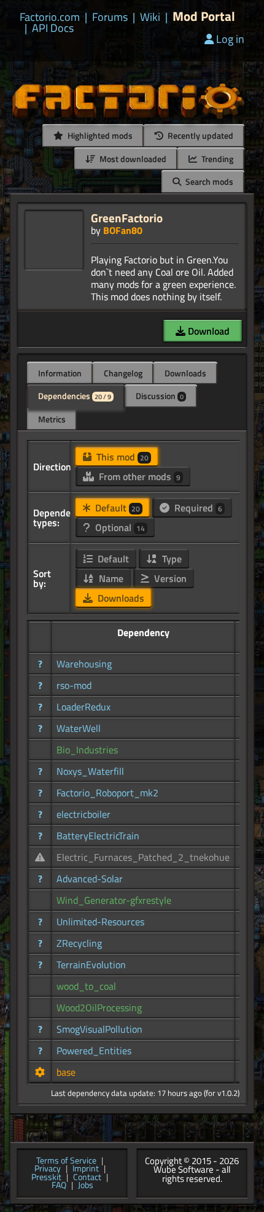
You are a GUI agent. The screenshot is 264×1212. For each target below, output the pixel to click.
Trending (216, 158)
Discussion (160, 395)
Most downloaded (132, 158)
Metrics (52, 419)
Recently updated (199, 135)
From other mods (138, 476)
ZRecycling (79, 943)
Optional (119, 527)
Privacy (47, 1169)
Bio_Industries (87, 749)
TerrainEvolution (91, 964)
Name (109, 578)
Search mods (208, 181)
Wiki (150, 17)
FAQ (59, 1185)
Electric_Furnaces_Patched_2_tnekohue (143, 857)
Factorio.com (50, 17)
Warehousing (84, 663)
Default (116, 507)
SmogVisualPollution (99, 1029)
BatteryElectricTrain (97, 835)
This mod (121, 456)
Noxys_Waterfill (90, 771)
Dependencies (74, 395)
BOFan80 (122, 230)
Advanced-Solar (89, 878)
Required (197, 507)
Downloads (185, 373)
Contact (87, 1177)
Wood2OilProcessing (99, 1007)
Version (169, 578)
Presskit (46, 1177)
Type (171, 558)
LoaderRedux (83, 706)
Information (60, 373)
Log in (230, 39)
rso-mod (73, 685)
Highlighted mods (99, 135)
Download (207, 331)
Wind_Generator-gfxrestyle (113, 900)
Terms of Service (66, 1161)
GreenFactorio (127, 218)
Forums (110, 17)
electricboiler (83, 814)
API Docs (53, 28)
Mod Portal (204, 16)
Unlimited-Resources (100, 921)
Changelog (123, 373)
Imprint (85, 1169)
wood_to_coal (86, 986)
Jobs (85, 1185)
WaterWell (78, 728)
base (66, 1072)
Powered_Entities (93, 1050)
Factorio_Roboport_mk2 (107, 792)
